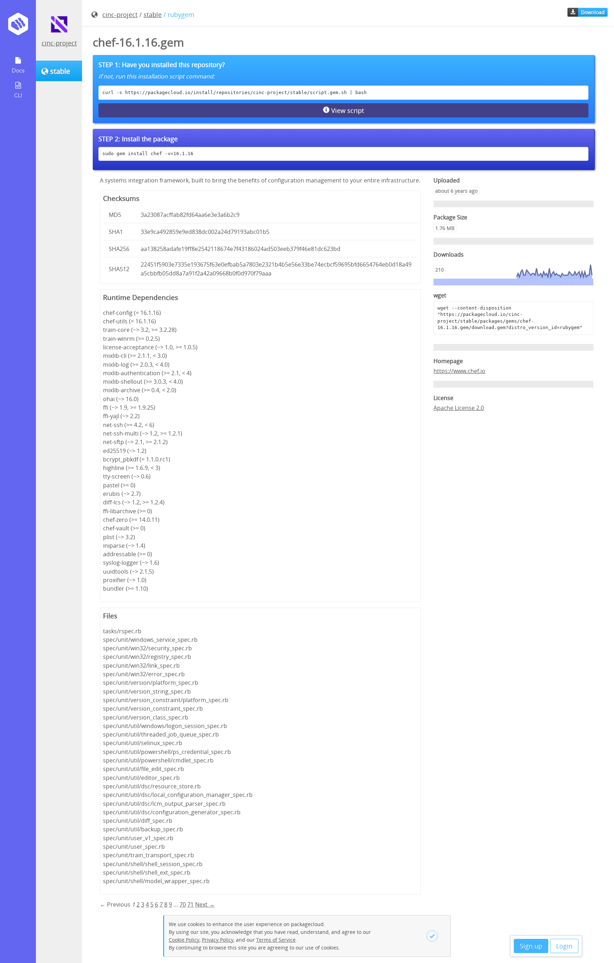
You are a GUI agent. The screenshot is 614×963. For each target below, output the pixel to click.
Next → (205, 904)
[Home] (18, 26)
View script (346, 110)
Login (564, 946)
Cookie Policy (184, 939)
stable (153, 14)
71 (190, 904)
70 (182, 904)
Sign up (531, 946)
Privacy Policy (217, 939)
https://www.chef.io (459, 371)
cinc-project (59, 43)
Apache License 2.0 (458, 408)
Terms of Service (276, 939)
